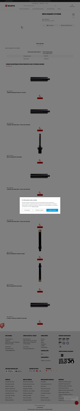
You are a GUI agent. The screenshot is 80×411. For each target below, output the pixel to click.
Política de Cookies (35, 206)
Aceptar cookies (52, 210)
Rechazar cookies (39, 210)
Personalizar (27, 210)
